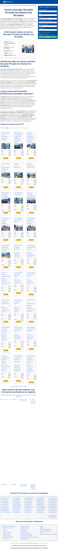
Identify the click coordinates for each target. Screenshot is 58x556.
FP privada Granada (16, 512)
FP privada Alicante (5, 502)
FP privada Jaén (27, 504)
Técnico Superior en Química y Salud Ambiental (5, 301)
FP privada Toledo (52, 504)
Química (42, 526)
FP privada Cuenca (16, 508)
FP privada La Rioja (28, 505)
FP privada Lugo (27, 512)
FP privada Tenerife (52, 501)
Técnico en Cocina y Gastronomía (17, 165)
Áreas (2, 127)
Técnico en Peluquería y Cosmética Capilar (31, 194)
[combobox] (41, 19)
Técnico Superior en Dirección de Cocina (31, 274)
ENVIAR (47, 36)
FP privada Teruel (52, 502)
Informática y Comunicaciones (26, 534)
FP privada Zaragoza (52, 512)
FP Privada (3, 5)
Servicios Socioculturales (45, 530)
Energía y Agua (6, 538)
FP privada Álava (4, 499)
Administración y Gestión (8, 527)
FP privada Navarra (40, 502)
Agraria (4, 529)
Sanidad (41, 527)
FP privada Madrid (40, 497)
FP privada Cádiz (15, 501)
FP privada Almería (5, 504)
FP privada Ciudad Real (17, 505)
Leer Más (6, 158)
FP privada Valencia (52, 505)
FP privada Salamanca (40, 508)
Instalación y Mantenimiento (26, 535)
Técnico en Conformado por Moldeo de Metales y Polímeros (5, 359)
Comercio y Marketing (7, 532)
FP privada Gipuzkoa (28, 499)
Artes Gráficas (5, 530)
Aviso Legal (23, 545)
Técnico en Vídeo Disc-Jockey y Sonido (18, 274)
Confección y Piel (6, 534)
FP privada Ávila (4, 507)
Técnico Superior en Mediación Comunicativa (5, 194)
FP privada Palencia (40, 505)
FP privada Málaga (40, 499)
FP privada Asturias (5, 505)
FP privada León (27, 508)
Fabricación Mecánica (24, 526)
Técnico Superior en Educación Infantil (18, 301)
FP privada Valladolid (52, 507)
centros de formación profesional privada (19, 395)
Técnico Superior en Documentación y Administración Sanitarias (5, 167)
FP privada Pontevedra (41, 507)
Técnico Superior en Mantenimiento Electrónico (18, 329)
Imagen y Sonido (23, 530)
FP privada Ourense (40, 504)
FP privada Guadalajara (29, 497)
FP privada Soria (51, 497)
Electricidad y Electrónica (8, 537)
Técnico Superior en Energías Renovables (18, 247)
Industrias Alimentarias (25, 532)
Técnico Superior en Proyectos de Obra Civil (18, 220)
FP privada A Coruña (5, 497)
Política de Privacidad (46, 32)
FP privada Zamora (52, 510)
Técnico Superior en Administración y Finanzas (31, 247)
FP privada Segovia (40, 510)
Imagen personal (23, 529)
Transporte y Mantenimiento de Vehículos (48, 534)
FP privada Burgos (16, 497)
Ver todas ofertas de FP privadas (18, 386)
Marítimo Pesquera (24, 538)
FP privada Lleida (27, 510)
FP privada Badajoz (5, 508)
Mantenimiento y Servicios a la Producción (29, 537)
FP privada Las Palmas (29, 507)
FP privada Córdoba (16, 507)
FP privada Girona (16, 510)
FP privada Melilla (52, 517)
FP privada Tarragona (52, 499)
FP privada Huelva (28, 501)
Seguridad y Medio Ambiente (46, 529)
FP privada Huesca (28, 502)
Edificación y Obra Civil (7, 535)
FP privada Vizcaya (52, 508)
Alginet (14, 5)
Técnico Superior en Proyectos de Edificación (31, 329)
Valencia (9, 5)
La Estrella (13, 484)
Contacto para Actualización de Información (36, 545)
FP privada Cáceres (16, 499)
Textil (41, 532)
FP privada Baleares (5, 510)
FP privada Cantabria (16, 502)
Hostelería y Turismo (24, 527)
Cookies (19, 545)
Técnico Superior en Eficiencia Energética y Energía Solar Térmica (31, 359)
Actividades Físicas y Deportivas (9, 526)
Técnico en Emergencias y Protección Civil (30, 165)
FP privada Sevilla (39, 512)
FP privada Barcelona (5, 512)
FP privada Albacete (5, 501)
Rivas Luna (4, 484)
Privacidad (14, 545)
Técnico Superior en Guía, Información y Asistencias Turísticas (5, 136)
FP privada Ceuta (51, 515)
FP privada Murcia (40, 501)
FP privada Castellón (16, 504)
